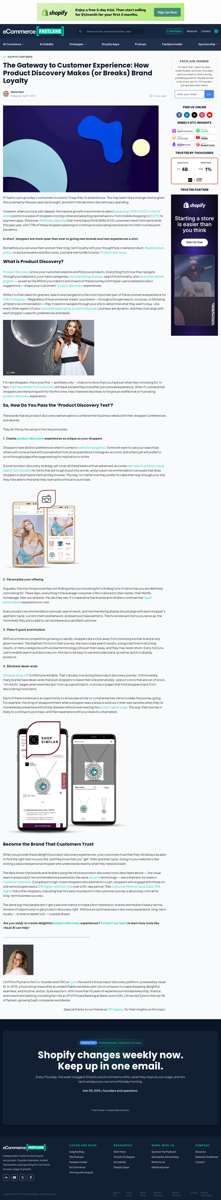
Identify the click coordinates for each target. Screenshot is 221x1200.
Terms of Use (116, 1194)
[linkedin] (187, 115)
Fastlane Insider (172, 44)
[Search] (80, 31)
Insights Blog (76, 1151)
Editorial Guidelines (206, 1156)
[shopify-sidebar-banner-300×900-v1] (194, 265)
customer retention (17, 882)
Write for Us (158, 1162)
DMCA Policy (143, 1194)
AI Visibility (46, 44)
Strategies (76, 44)
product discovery (70, 285)
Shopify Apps (110, 44)
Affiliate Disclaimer (176, 1194)
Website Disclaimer (158, 1194)
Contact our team (114, 923)
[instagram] (202, 115)
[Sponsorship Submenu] (218, 44)
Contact (206, 31)
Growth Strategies (124, 1156)
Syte (73, 982)
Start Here (119, 1151)
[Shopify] (110, 12)
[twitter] (194, 115)
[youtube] (209, 115)
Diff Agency (115, 1009)
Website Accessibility (206, 1194)
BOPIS (154, 216)
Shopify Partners (20, 56)
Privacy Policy (129, 1194)
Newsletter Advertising (165, 1156)
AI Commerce (12, 44)
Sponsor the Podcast (164, 1151)
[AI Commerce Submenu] (24, 44)
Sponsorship (206, 44)
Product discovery (113, 252)
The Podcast (76, 1156)
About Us (192, 31)
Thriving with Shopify (81, 1172)
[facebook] (179, 115)
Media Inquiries (160, 1167)
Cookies (194, 1193)
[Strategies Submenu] (86, 44)
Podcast (140, 44)
